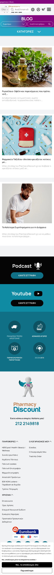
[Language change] (21, 7)
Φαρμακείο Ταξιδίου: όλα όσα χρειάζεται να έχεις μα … (26, 161)
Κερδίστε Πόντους (10, 459)
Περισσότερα (27, 570)
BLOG (27, 19)
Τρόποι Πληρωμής (10, 489)
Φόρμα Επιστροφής (10, 473)
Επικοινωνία (7, 501)
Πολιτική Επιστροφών (11, 468)
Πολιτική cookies (9, 464)
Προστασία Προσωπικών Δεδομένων (12, 520)
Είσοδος (32, 447)
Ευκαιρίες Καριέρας (10, 514)
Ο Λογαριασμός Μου (37, 452)
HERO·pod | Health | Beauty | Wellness (13, 449)
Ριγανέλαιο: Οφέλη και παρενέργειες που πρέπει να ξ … (26, 92)
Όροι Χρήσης (7, 505)
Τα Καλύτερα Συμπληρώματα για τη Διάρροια (24, 227)
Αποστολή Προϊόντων (11, 477)
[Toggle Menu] (49, 9)
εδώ (25, 556)
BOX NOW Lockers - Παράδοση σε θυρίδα (11, 483)
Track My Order (35, 456)
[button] (12, 9)
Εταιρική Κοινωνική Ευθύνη (13, 509)
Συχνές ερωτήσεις (10, 455)
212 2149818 (27, 423)
